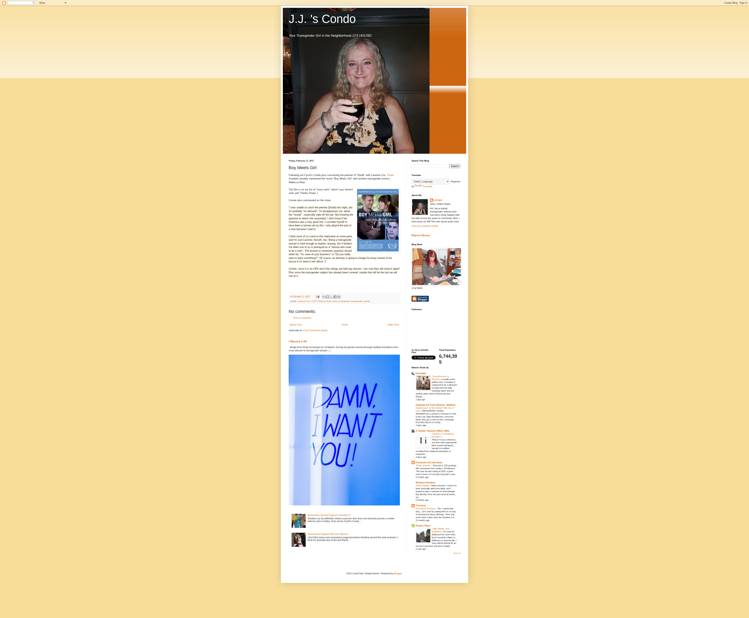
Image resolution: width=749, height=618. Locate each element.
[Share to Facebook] (335, 297)
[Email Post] (317, 296)
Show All (456, 553)
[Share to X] (331, 297)
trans (335, 301)
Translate (427, 186)
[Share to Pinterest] (339, 297)
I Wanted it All (298, 341)
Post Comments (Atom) (315, 330)
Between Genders (426, 482)
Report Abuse (421, 235)
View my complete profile (425, 226)
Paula (390, 175)
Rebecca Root (324, 301)
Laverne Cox (304, 301)
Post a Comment (302, 318)
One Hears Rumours (426, 508)
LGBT (314, 301)
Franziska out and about (429, 462)
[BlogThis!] (328, 297)
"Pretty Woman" (423, 465)
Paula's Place (423, 525)
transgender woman (360, 301)
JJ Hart (438, 200)
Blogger (398, 573)
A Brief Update (423, 485)
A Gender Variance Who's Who (432, 431)
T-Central (421, 505)
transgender (344, 301)
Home (345, 324)
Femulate (421, 373)
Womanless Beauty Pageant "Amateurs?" (329, 515)
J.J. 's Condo (322, 18)
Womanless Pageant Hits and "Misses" (328, 534)
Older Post (393, 324)
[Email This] (324, 297)
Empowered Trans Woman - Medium (435, 405)
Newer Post (296, 324)
